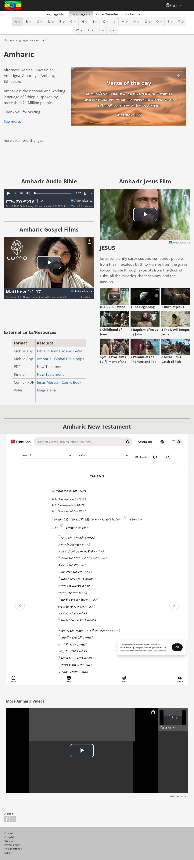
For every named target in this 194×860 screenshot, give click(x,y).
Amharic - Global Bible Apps (60, 358)
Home (8, 40)
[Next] (21, 193)
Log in (7, 852)
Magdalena (46, 390)
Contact (8, 833)
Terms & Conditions (81, 206)
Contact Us (132, 14)
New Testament (50, 374)
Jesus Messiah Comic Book (59, 382)
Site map (9, 841)
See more (12, 121)
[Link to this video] (118, 248)
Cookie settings (13, 849)
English (174, 5)
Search (147, 14)
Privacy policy (12, 845)
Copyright (10, 837)
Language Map (55, 14)
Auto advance (83, 201)
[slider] (53, 193)
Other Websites (107, 14)
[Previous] (15, 193)
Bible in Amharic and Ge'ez (60, 351)
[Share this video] (90, 242)
